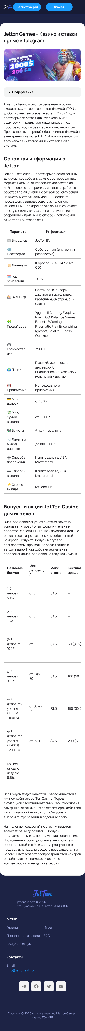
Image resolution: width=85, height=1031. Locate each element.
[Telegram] (24, 986)
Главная (13, 927)
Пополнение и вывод (23, 935)
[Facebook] (36, 986)
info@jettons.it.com (22, 970)
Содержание (23, 92)
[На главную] (8, 7)
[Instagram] (61, 986)
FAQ (47, 935)
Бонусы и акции (19, 944)
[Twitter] (49, 986)
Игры (48, 927)
